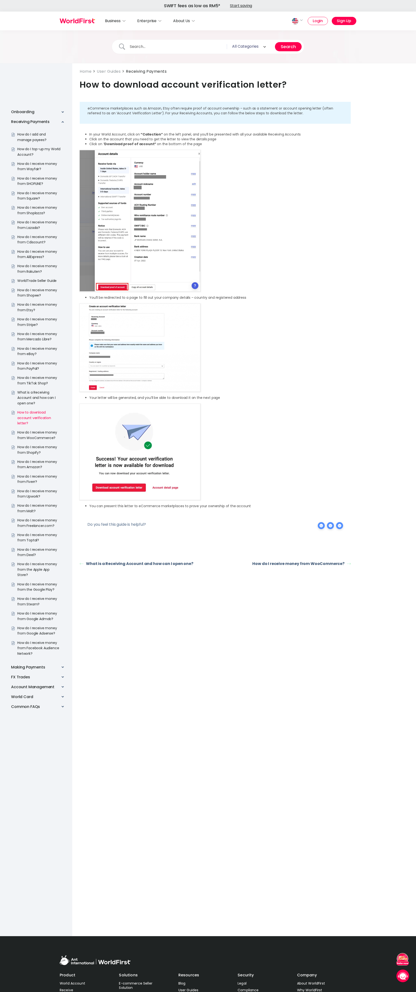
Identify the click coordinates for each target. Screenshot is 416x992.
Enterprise (146, 21)
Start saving (241, 5)
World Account (72, 983)
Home (85, 71)
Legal (242, 983)
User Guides (109, 71)
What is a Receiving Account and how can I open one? (139, 563)
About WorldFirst (311, 983)
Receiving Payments (146, 71)
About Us (181, 21)
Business (113, 21)
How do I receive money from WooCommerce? (298, 563)
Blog (182, 983)
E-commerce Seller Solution (135, 985)
